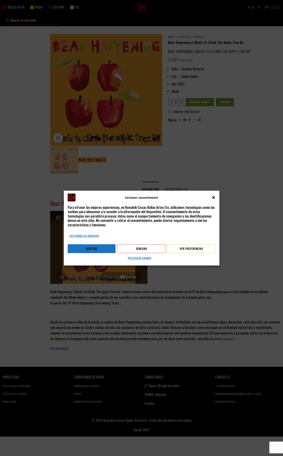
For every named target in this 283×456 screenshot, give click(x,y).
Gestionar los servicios (84, 236)
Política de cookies (139, 258)
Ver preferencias (191, 249)
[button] (214, 197)
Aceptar (91, 249)
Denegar (141, 249)
